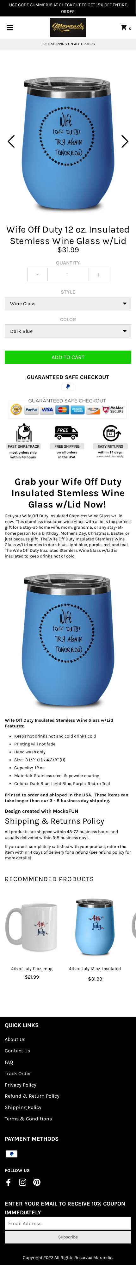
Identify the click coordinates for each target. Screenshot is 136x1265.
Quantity (68, 263)
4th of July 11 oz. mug (32, 968)
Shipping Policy (23, 1107)
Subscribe (68, 1237)
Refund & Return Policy (32, 1096)
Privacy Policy (20, 1085)
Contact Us (17, 1051)
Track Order (18, 1073)
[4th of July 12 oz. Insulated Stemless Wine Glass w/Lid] (95, 926)
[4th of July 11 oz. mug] (32, 926)
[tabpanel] (68, 141)
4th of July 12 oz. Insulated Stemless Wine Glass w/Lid (95, 972)
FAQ (9, 1062)
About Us (15, 1039)
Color (68, 319)
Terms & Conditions (28, 1119)
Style (68, 292)
